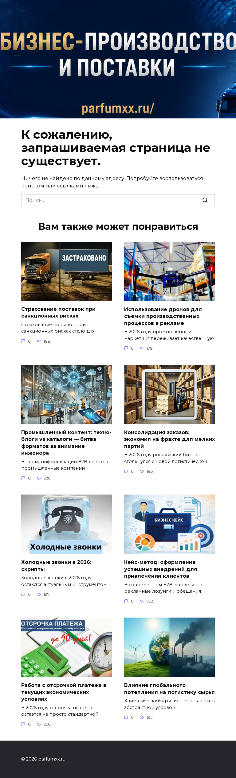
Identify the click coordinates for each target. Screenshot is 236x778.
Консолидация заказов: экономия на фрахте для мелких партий (169, 439)
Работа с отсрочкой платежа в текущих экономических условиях (63, 692)
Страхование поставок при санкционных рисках (58, 312)
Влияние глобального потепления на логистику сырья (169, 688)
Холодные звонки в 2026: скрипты (56, 565)
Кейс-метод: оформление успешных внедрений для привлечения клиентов (160, 569)
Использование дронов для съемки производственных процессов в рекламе (163, 316)
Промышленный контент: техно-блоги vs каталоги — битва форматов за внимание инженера (66, 442)
